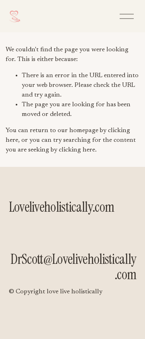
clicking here (77, 150)
